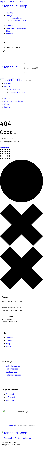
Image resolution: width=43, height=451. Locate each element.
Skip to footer (18, 1)
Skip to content (6, 1)
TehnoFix (11, 425)
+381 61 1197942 (9, 321)
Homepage (4, 147)
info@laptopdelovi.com (11, 445)
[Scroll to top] (1, 449)
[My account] (4, 50)
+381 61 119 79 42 (10, 442)
